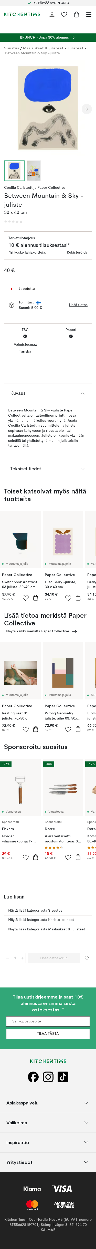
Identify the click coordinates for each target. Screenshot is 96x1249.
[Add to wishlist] (26, 598)
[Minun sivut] (52, 14)
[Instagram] (48, 1077)
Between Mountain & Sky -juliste (32, 53)
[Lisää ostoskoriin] (36, 598)
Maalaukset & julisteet (43, 48)
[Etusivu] (22, 14)
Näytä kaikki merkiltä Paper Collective (37, 631)
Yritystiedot (19, 1162)
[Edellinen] (9, 109)
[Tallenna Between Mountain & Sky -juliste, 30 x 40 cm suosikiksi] (87, 958)
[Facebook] (33, 1077)
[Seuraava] (87, 109)
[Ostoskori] (76, 14)
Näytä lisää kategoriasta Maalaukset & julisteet (46, 929)
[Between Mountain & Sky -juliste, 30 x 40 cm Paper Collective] (48, 108)
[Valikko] (89, 14)
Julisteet (75, 48)
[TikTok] (63, 1077)
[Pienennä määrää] (7, 958)
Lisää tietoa (78, 305)
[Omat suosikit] (64, 14)
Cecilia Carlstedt (18, 188)
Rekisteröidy (77, 252)
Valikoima (16, 1122)
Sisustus (11, 48)
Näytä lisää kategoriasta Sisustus (35, 910)
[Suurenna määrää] (22, 958)
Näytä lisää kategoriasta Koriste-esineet (41, 920)
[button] (13, 221)
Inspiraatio (17, 1142)
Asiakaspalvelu (22, 1103)
